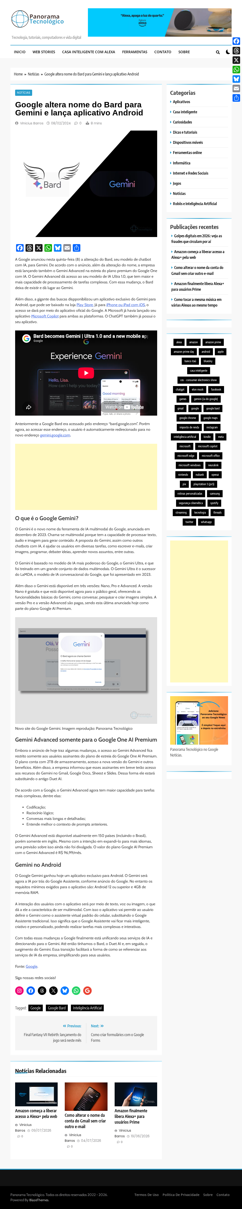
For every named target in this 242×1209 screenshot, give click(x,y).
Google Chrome (187, 418)
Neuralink (213, 465)
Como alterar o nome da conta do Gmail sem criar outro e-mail (85, 1120)
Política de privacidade (181, 1194)
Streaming (181, 512)
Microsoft (185, 446)
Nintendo (183, 474)
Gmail (180, 408)
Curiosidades (182, 121)
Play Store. (85, 305)
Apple (221, 351)
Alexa (179, 342)
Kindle (207, 437)
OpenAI (215, 474)
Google (31, 966)
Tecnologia (200, 512)
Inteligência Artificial (87, 1008)
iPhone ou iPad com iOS (125, 305)
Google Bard (57, 1008)
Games (182, 399)
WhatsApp (206, 522)
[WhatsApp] (236, 69)
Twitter (189, 522)
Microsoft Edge (185, 455)
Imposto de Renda (189, 427)
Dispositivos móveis (188, 142)
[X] (236, 60)
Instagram (212, 427)
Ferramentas (134, 51)
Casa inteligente (185, 111)
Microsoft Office (211, 455)
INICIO (20, 51)
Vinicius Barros (31, 123)
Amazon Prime (213, 342)
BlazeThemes (38, 1200)
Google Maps (210, 418)
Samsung (215, 493)
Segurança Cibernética (191, 503)
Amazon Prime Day (184, 351)
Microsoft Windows (190, 465)
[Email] (236, 88)
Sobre (184, 51)
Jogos (177, 183)
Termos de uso (146, 1194)
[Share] (236, 98)
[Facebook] (236, 41)
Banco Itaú (190, 361)
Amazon (193, 342)
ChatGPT (180, 389)
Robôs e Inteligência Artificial (195, 203)
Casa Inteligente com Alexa (88, 51)
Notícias (23, 93)
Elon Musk (197, 389)
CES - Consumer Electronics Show (198, 380)
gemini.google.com (55, 435)
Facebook (216, 389)
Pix (184, 484)
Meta (221, 437)
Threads (217, 512)
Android (206, 351)
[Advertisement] (86, 477)
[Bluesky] (236, 79)
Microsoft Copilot (45, 316)
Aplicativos (181, 101)
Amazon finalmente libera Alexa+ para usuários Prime (131, 1116)
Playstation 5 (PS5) (204, 484)
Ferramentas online (187, 152)
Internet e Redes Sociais (190, 173)
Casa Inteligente (198, 370)
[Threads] (236, 50)
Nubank (200, 474)
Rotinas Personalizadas (189, 493)
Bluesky (208, 361)
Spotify (214, 503)
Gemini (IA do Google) (206, 399)
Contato (162, 51)
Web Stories (44, 51)
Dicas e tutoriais (185, 132)
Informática (181, 162)
